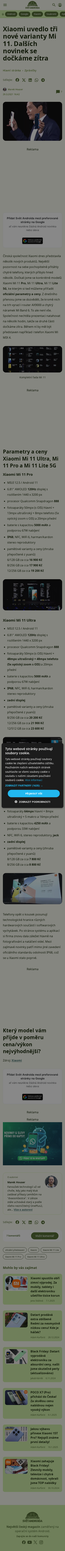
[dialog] (32, 775)
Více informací (33, 780)
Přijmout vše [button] (33, 793)
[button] (32, 785)
